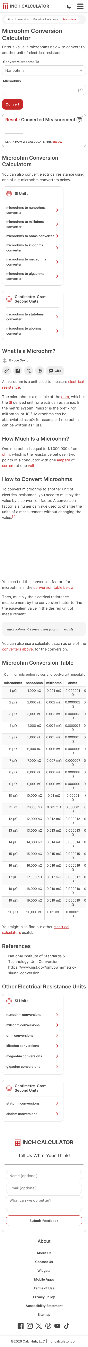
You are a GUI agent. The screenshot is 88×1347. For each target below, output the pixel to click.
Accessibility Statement (44, 1306)
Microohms (12, 81)
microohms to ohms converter (30, 236)
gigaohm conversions (23, 1066)
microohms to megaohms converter (26, 261)
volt (31, 465)
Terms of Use (44, 1288)
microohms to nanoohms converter (26, 210)
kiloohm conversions (22, 1046)
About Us (44, 1253)
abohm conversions (21, 1114)
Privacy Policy (44, 1297)
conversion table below (53, 587)
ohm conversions (20, 1035)
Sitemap (44, 1314)
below (57, 141)
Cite (58, 371)
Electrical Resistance (45, 19)
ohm (65, 397)
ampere (63, 460)
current (8, 465)
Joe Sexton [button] (22, 360)
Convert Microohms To (21, 62)
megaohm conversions (24, 1056)
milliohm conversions (23, 1025)
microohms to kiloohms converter (24, 247)
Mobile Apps (44, 1279)
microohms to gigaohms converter (25, 276)
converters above (17, 649)
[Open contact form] (79, 119)
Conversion (21, 19)
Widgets (44, 1270)
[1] (13, 516)
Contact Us (44, 1262)
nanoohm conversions (24, 1015)
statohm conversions (23, 1103)
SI (10, 402)
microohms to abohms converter (24, 330)
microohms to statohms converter (25, 316)
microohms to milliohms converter (25, 224)
